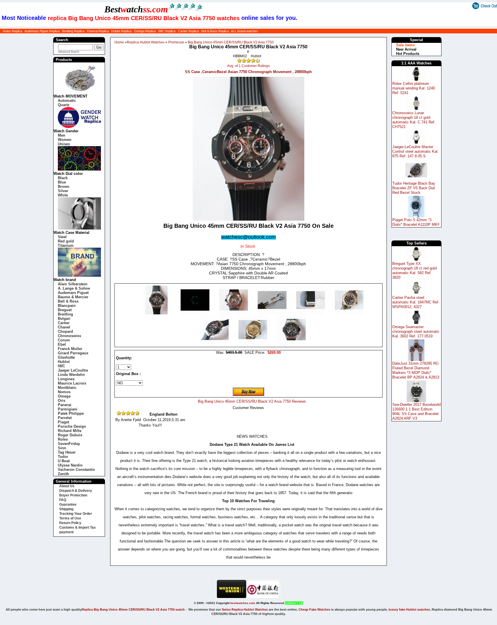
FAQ (62, 500)
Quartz (64, 105)
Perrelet (65, 418)
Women (64, 139)
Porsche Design (72, 426)
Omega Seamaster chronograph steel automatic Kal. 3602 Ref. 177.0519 (415, 331)
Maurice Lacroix (72, 383)
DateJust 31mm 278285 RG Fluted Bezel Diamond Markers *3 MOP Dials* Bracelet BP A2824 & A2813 (415, 370)
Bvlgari (64, 318)
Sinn (62, 448)
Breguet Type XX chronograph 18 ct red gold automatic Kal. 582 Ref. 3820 (414, 270)
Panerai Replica (98, 31)
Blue (62, 182)
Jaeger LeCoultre (73, 370)
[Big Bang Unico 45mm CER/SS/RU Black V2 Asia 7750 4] (311, 313)
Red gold (66, 241)
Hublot (64, 362)
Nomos (64, 392)
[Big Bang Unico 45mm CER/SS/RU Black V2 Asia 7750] (157, 313)
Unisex (64, 144)
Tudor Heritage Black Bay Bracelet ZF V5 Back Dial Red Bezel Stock (413, 188)
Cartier (64, 323)
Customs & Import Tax (77, 527)
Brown (63, 186)
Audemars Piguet (73, 292)
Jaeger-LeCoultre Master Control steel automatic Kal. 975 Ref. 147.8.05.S (415, 151)
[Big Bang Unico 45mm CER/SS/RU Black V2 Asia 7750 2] (234, 313)
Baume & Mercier (73, 297)
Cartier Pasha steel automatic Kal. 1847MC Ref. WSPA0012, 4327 (415, 302)
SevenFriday (69, 443)
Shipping (66, 509)
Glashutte (66, 357)
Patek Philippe (71, 413)
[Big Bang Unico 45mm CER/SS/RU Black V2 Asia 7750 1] (196, 313)
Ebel (62, 344)
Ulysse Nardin (70, 465)
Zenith (63, 474)
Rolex (63, 439)
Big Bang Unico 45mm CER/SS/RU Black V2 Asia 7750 (231, 42)
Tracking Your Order (75, 514)
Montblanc (67, 387)
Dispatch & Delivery (75, 491)
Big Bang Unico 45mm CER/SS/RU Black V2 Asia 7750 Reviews (252, 401)
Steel (62, 237)
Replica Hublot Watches (146, 42)
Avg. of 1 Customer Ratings (248, 66)
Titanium (66, 245)
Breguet (65, 310)
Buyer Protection (73, 495)
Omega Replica (145, 31)
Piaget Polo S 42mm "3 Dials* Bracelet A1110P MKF (416, 222)
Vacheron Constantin (76, 469)
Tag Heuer (67, 452)
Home (119, 42)
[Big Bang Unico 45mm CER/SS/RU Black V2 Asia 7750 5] (349, 313)
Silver (63, 191)
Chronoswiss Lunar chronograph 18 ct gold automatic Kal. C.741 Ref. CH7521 (413, 120)
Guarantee (68, 504)
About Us (66, 486)
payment (66, 532)
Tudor (63, 456)
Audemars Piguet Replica (42, 31)
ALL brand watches (244, 31)
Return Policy (70, 523)
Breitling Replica (73, 31)
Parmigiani (67, 409)
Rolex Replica (12, 31)
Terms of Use (70, 518)
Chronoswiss (69, 336)
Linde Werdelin (71, 374)
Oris (61, 400)
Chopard (65, 331)
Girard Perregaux (73, 353)
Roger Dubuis (70, 435)
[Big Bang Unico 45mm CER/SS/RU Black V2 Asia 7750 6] (215, 343)
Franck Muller (70, 349)
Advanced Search (68, 51)
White (63, 195)
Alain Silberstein (72, 284)
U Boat (64, 461)
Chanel (64, 327)
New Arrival (406, 49)
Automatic (67, 100)
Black (63, 178)
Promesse (176, 42)
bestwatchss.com (242, 603)
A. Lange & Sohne (74, 288)
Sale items (405, 45)
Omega (64, 396)
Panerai (64, 405)
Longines (66, 379)
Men (61, 135)
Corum (64, 340)
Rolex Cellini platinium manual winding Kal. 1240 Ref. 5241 (413, 88)
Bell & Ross (68, 301)
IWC (61, 366)
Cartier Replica (188, 31)
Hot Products (407, 53)
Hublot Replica (121, 31)
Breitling (65, 314)
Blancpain (67, 305)
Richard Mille (69, 431)
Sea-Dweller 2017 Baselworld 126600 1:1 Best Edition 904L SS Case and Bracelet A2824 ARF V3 (416, 411)
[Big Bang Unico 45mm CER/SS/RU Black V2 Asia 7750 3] (273, 313)
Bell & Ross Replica (215, 31)
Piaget (63, 422)
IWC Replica (166, 31)
